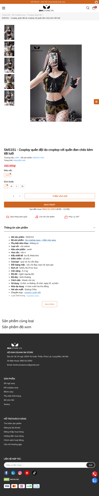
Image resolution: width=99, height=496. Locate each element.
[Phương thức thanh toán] (22, 486)
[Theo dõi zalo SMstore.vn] (13, 473)
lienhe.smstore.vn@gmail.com (26, 365)
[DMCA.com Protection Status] (11, 479)
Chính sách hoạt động (14, 440)
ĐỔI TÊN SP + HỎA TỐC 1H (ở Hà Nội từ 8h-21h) (48, 2)
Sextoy (7, 404)
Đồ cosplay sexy (11, 387)
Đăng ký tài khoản (12, 427)
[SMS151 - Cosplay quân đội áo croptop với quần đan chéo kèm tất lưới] (56, 83)
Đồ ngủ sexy (9, 383)
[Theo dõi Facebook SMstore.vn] (6, 473)
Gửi (90, 465)
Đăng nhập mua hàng (14, 432)
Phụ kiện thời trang (12, 396)
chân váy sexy (49, 240)
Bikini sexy (8, 391)
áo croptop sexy (33, 240)
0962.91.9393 (49, 209)
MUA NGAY (49, 204)
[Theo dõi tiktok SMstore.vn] (34, 473)
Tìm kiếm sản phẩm (12, 423)
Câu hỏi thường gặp (13, 444)
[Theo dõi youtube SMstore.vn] (27, 473)
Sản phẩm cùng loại (18, 321)
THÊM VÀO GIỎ (59, 196)
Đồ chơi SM (9, 400)
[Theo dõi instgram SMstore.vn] (20, 473)
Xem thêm (49, 304)
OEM (17, 157)
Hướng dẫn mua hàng (14, 436)
